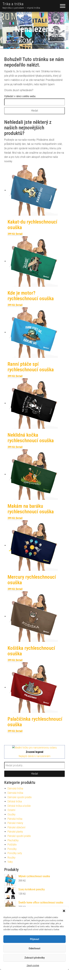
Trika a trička (13, 4)
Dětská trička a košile (19, 805)
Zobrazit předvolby (34, 957)
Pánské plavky (15, 831)
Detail (19, 234)
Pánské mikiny (15, 823)
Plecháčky (13, 840)
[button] (64, 911)
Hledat (34, 773)
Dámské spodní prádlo (20, 797)
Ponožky (12, 849)
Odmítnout (34, 948)
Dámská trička (15, 788)
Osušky (11, 814)
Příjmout (34, 939)
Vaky (10, 861)
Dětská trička (15, 801)
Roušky (11, 857)
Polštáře (12, 844)
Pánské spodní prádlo (19, 836)
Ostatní (11, 810)
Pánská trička (15, 818)
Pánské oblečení (16, 827)
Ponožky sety (15, 853)
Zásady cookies (33, 965)
